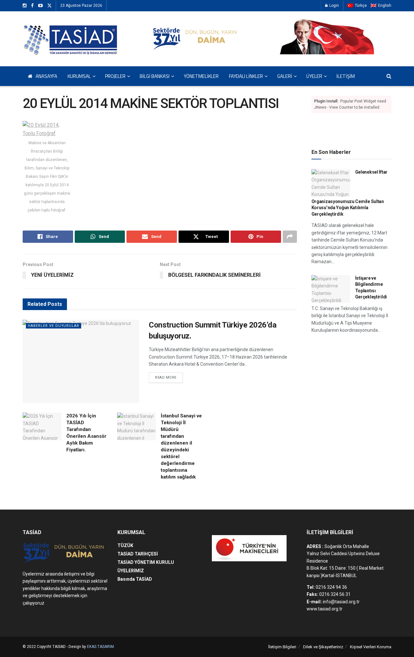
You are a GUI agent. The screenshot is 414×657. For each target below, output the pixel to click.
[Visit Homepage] (71, 39)
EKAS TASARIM (100, 646)
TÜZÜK (125, 545)
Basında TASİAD (134, 579)
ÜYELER (314, 76)
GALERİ (284, 76)
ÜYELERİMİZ (130, 570)
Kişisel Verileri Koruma (370, 646)
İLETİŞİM (345, 76)
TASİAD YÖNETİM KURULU (145, 562)
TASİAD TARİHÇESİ (137, 553)
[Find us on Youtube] (40, 6)
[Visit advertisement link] (351, 129)
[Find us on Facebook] (32, 6)
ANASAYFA (46, 76)
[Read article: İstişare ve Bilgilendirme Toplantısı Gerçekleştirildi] (330, 289)
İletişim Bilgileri (282, 646)
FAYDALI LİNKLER (246, 76)
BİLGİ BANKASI (154, 76)
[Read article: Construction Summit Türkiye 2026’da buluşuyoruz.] (81, 361)
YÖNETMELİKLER (201, 76)
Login (333, 5)
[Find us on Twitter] (49, 6)
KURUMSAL (79, 76)
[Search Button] (389, 76)
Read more (169, 377)
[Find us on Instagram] (25, 6)
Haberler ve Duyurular (53, 326)
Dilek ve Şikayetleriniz (323, 646)
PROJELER (115, 76)
